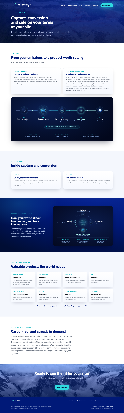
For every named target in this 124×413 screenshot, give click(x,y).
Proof (81, 5)
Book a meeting (106, 5)
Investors (95, 5)
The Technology (72, 5)
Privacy (107, 410)
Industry (87, 5)
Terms (111, 410)
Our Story (62, 5)
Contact (110, 401)
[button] (23, 279)
